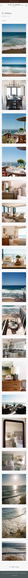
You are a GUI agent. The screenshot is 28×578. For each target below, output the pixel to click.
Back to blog (15, 567)
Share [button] (4, 20)
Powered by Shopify (15, 573)
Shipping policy (23, 573)
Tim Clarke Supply (8, 573)
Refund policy (14, 575)
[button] (22, 5)
